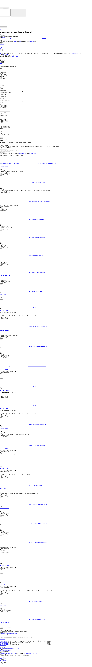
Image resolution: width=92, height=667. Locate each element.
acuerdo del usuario (32, 153)
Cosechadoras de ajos (39, 28)
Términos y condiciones (4, 653)
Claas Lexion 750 (4, 258)
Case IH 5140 (3, 584)
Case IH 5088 (3, 294)
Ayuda (6, 650)
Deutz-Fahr (71, 28)
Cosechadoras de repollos (22, 28)
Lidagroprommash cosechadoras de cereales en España (9, 648)
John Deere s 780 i (4, 221)
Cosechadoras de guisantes (5, 28)
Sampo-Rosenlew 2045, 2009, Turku (8, 203)
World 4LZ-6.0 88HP (4, 166)
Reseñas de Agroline (27, 653)
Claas (68, 28)
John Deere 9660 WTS (5, 275)
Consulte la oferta (3, 632)
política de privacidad (22, 153)
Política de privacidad (12, 653)
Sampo (4, 29)
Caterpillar (65, 28)
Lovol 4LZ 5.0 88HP (4, 185)
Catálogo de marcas (34, 653)
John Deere (77, 28)
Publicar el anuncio (3, 149)
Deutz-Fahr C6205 (4, 369)
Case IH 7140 (3, 488)
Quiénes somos (2, 650)
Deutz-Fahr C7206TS (4, 310)
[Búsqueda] (18, 12)
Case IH (61, 28)
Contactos (9, 650)
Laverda (80, 28)
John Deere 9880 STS (4, 240)
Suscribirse (2, 152)
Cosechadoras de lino (31, 28)
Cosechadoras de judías (14, 28)
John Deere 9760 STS (4, 622)
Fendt (74, 28)
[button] (46, 21)
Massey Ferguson (85, 28)
